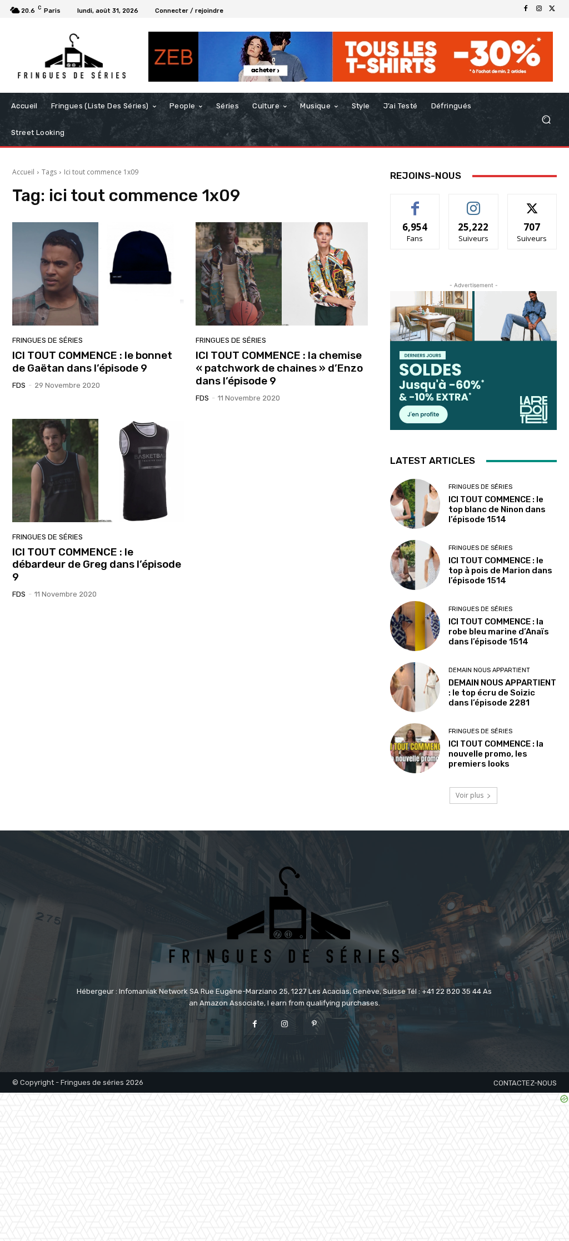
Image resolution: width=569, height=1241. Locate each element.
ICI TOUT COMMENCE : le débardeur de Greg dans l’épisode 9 (96, 565)
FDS (19, 385)
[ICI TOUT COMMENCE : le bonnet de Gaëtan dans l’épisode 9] (98, 274)
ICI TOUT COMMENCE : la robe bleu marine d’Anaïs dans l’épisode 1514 (498, 632)
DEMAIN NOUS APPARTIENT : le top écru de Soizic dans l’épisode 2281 (502, 693)
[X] (552, 9)
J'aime (415, 202)
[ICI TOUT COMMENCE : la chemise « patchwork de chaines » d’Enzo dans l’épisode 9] (282, 274)
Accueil (23, 172)
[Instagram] (539, 9)
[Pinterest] (314, 1024)
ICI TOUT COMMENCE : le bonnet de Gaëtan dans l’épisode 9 (92, 361)
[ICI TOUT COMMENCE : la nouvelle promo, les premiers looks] (415, 748)
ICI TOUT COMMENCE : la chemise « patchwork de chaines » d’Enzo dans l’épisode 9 (279, 368)
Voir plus (469, 795)
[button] (546, 120)
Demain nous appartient (489, 670)
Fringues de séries (47, 340)
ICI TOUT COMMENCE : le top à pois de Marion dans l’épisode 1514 (500, 571)
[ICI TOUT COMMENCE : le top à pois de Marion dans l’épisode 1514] (415, 565)
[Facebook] (525, 9)
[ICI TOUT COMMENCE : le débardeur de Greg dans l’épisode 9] (98, 470)
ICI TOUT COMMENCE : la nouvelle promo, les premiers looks (495, 754)
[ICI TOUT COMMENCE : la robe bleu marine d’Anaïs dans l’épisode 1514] (415, 626)
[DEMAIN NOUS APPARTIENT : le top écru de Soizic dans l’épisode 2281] (415, 687)
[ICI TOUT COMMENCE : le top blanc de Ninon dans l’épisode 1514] (415, 504)
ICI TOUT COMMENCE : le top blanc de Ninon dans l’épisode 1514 (497, 509)
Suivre (473, 202)
